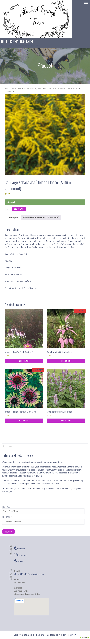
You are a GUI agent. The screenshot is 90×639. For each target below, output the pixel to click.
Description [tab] (13, 217)
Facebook (20, 561)
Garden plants (17, 88)
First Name (6, 506)
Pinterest (21, 549)
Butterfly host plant (32, 88)
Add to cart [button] (24, 361)
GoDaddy (73, 634)
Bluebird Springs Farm (17, 41)
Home (7, 88)
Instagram (21, 555)
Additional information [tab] (33, 217)
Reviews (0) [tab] (53, 217)
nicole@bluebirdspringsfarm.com (29, 574)
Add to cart (19, 208)
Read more (66, 361)
